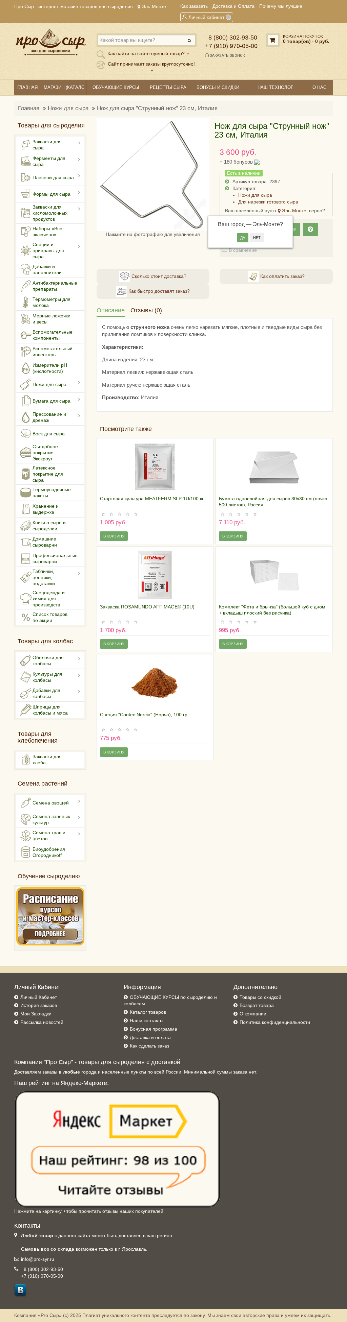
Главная (28, 108)
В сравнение (243, 250)
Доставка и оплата (150, 1037)
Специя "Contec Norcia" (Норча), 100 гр (143, 714)
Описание (111, 310)
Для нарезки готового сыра (268, 202)
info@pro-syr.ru (37, 1259)
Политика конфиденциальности (275, 1022)
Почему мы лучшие (280, 6)
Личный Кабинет (38, 997)
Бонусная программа (153, 1029)
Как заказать (194, 6)
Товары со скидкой (260, 997)
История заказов (38, 1005)
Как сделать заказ (149, 1046)
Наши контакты (146, 1020)
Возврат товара (257, 1005)
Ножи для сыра (68, 108)
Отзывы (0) (146, 310)
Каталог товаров (148, 1012)
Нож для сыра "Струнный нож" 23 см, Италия (157, 108)
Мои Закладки (36, 1013)
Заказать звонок (227, 55)
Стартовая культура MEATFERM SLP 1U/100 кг (152, 498)
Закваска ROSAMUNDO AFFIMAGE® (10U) (147, 606)
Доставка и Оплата (233, 6)
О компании (253, 1013)
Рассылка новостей (41, 1022)
